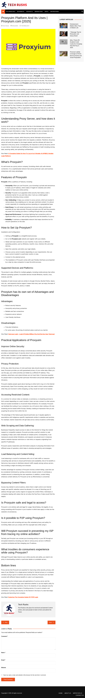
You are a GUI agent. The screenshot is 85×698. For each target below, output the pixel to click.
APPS (46, 11)
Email (3, 660)
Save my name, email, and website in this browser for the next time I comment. (24, 675)
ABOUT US (67, 693)
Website (3, 667)
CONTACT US (80, 695)
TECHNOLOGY (10, 11)
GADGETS (29, 11)
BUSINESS (20, 11)
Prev (6, 622)
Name (3, 652)
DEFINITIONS (54, 11)
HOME (60, 693)
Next (50, 622)
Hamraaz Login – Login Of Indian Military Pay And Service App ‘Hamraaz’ (31, 334)
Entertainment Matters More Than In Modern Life (75, 26)
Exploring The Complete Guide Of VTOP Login (23, 597)
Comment (4, 636)
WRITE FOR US (77, 693)
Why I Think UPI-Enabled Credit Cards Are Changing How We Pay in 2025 (76, 43)
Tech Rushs (6, 25)
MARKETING (39, 11)
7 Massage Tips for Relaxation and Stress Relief (75, 34)
